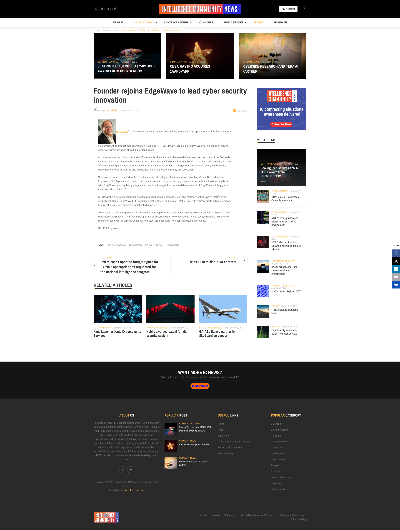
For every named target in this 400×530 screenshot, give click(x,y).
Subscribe (223, 436)
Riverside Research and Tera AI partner (270, 69)
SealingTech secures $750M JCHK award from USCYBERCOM (127, 68)
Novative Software (134, 490)
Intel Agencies (233, 22)
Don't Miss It (107, 257)
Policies (275, 471)
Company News (144, 22)
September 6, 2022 (122, 327)
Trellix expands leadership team (284, 311)
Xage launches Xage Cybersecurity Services (117, 333)
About (221, 430)
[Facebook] (396, 253)
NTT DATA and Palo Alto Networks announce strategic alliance (286, 245)
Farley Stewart (155, 244)
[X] (396, 261)
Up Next (232, 257)
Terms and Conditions (230, 447)
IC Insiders (206, 22)
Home (96, 30)
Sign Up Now (200, 386)
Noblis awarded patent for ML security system (166, 333)
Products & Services (158, 327)
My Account (288, 9)
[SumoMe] (396, 284)
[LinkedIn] (396, 269)
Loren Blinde (110, 110)
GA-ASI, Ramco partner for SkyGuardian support (217, 333)
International (278, 459)
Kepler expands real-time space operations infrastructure (284, 270)
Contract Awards (176, 22)
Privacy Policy (225, 453)
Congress (276, 436)
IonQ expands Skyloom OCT (286, 291)
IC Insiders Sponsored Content (234, 442)
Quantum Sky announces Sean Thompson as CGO (284, 331)
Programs (280, 22)
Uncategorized (279, 489)
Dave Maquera (117, 244)
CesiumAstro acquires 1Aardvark (190, 69)
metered (174, 244)
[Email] (396, 277)
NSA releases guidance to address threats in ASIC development (284, 221)
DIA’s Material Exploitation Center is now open (285, 198)
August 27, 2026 (129, 62)
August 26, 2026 (279, 263)
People (258, 22)
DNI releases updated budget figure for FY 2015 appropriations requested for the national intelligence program (129, 266)
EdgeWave (122, 131)
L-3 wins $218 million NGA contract (210, 261)
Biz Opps (118, 22)
